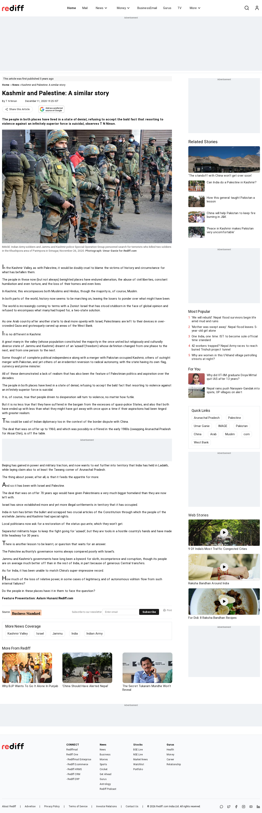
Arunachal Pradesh (207, 418)
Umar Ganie (202, 426)
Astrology (105, 784)
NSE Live (138, 754)
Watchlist (138, 764)
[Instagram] (243, 807)
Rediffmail (72, 749)
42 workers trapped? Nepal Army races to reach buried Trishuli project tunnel (224, 347)
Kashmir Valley (18, 633)
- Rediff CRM (73, 774)
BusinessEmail (147, 8)
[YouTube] (251, 807)
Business (105, 754)
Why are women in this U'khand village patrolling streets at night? (224, 357)
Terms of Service (78, 806)
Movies (104, 759)
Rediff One (72, 754)
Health (170, 749)
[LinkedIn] (258, 807)
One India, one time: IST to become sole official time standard (225, 338)
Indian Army (94, 633)
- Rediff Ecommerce (77, 764)
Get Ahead (105, 774)
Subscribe (149, 611)
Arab (213, 434)
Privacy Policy (52, 806)
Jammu (57, 633)
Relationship (174, 764)
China (198, 434)
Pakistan (242, 426)
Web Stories (198, 515)
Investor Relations (106, 806)
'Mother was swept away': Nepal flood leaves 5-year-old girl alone (224, 328)
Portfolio (138, 769)
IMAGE (222, 426)
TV (179, 8)
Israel (40, 633)
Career (170, 759)
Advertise (30, 806)
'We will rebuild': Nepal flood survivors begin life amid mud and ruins (224, 319)
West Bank (201, 442)
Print (169, 610)
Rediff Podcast (108, 789)
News (99, 8)
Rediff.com (162, 806)
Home (71, 8)
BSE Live (138, 749)
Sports (103, 764)
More (193, 8)
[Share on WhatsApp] (221, 807)
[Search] (247, 8)
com (247, 434)
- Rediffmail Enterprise (78, 759)
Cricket (103, 769)
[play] (224, 533)
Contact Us (132, 806)
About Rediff (9, 806)
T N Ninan (11, 101)
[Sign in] (257, 8)
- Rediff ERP (72, 779)
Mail (85, 8)
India (74, 633)
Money (121, 8)
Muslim (230, 434)
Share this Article (19, 109)
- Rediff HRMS (74, 769)
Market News (140, 759)
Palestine (234, 418)
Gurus (167, 8)
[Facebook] (236, 807)
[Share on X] (228, 807)
